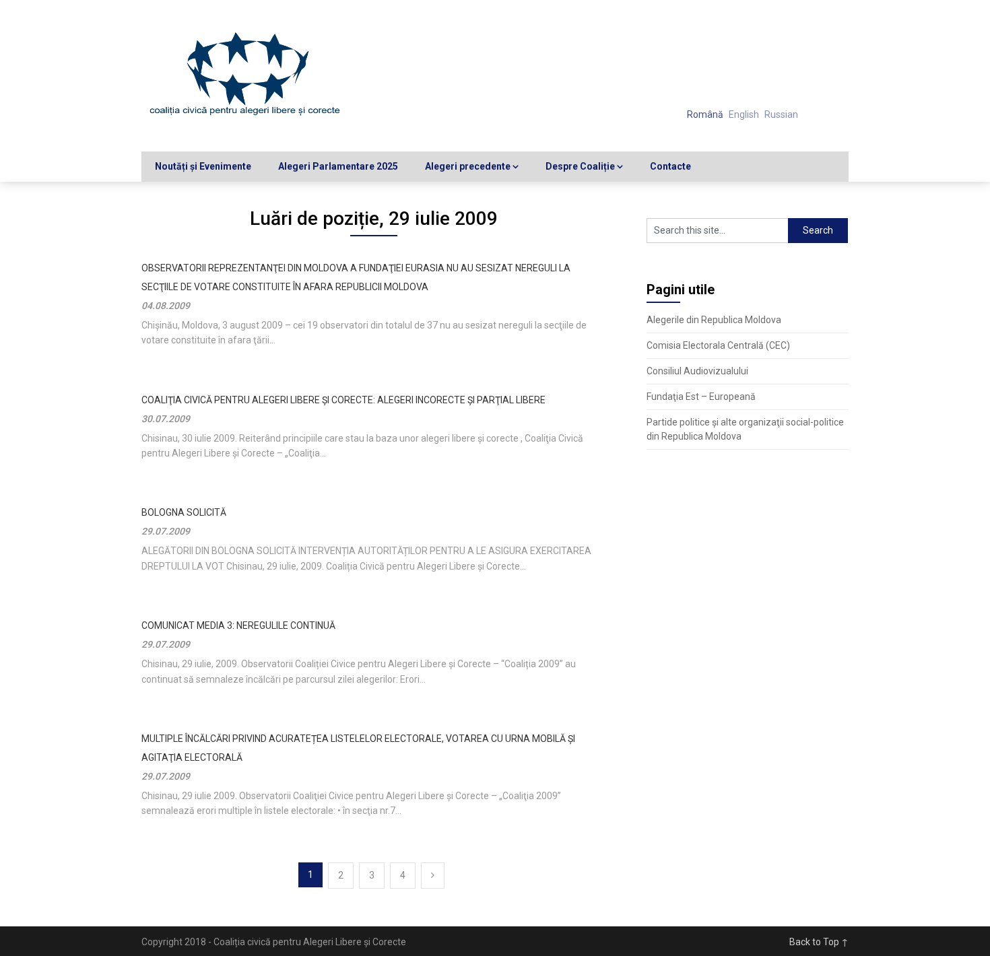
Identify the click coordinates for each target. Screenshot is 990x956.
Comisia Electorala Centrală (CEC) (718, 345)
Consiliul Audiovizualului (697, 371)
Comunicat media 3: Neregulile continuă (238, 625)
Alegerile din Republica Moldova (714, 319)
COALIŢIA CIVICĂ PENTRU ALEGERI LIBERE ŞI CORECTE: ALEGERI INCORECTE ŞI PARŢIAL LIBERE (343, 400)
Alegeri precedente (467, 166)
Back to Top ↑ (819, 941)
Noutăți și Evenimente (203, 166)
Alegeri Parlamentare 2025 (338, 166)
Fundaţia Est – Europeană (701, 396)
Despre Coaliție (580, 166)
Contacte (670, 166)
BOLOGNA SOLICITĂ (183, 512)
